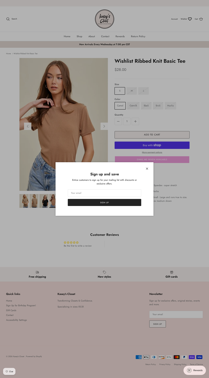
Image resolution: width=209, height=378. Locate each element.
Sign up (104, 202)
